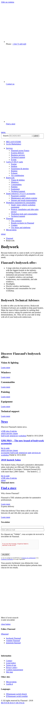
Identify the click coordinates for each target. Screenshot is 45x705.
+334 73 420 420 (19, 44)
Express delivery (17, 153)
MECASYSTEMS (13, 142)
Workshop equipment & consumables (21, 203)
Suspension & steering (20, 169)
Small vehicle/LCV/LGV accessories (20, 193)
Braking (14, 171)
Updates (14, 225)
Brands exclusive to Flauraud (22, 223)
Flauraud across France (20, 150)
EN (17, 696)
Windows (14, 182)
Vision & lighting (18, 180)
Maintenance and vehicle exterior (24, 198)
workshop (22, 436)
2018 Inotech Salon (11, 460)
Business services (18, 155)
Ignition (14, 166)
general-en (14, 436)
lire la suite (5, 448)
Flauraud (9, 218)
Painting (14, 187)
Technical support (18, 157)
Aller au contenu (7, 2)
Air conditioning (17, 175)
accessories (5, 453)
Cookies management (14, 670)
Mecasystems (11, 230)
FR (16, 694)
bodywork (5, 436)
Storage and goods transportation (24, 200)
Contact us (10, 84)
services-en (36, 453)
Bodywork (10, 178)
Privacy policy (11, 667)
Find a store (10, 124)
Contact (9, 661)
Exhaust (14, 173)
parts (29, 453)
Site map (9, 672)
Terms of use (11, 665)
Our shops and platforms (20, 227)
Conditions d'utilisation (7, 559)
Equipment (15, 189)
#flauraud (4, 634)
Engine (14, 164)
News (4, 421)
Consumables (16, 184)
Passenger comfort (18, 196)
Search (5, 136)
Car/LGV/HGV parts (14, 162)
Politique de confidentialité (29, 558)
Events (13, 160)
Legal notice (11, 663)
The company (16, 221)
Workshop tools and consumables (24, 214)
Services (9, 148)
